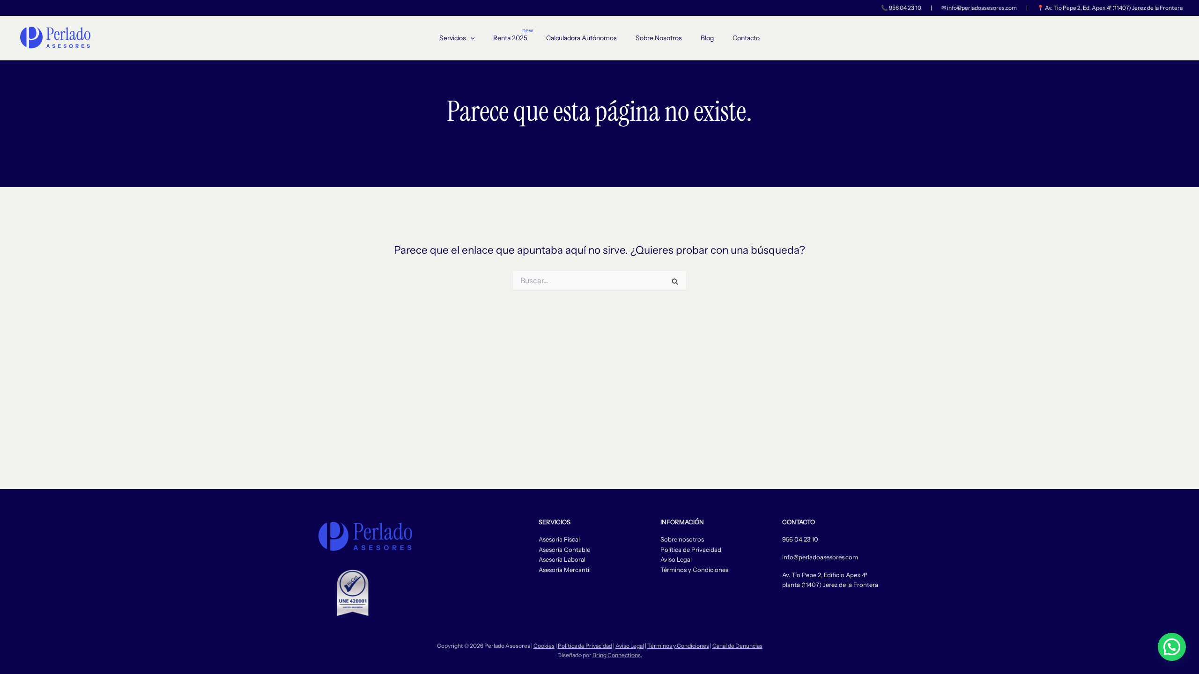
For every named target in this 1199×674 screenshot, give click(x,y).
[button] (470, 38)
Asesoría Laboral (562, 559)
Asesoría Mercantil (565, 569)
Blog (707, 38)
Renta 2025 (510, 38)
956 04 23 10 (905, 7)
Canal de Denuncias (737, 645)
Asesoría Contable (564, 549)
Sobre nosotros (682, 539)
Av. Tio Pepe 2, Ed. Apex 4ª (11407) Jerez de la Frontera (1114, 7)
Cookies (544, 645)
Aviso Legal (676, 559)
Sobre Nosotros (659, 38)
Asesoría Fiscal (559, 539)
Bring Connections (616, 655)
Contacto (746, 38)
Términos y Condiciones (694, 569)
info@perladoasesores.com (982, 7)
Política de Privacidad (690, 549)
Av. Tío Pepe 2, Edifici (811, 575)
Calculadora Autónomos (581, 38)
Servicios (452, 38)
